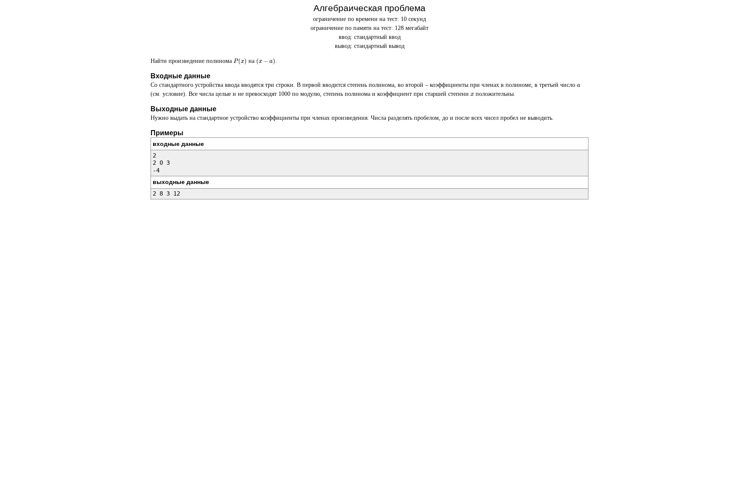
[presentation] (240, 61)
